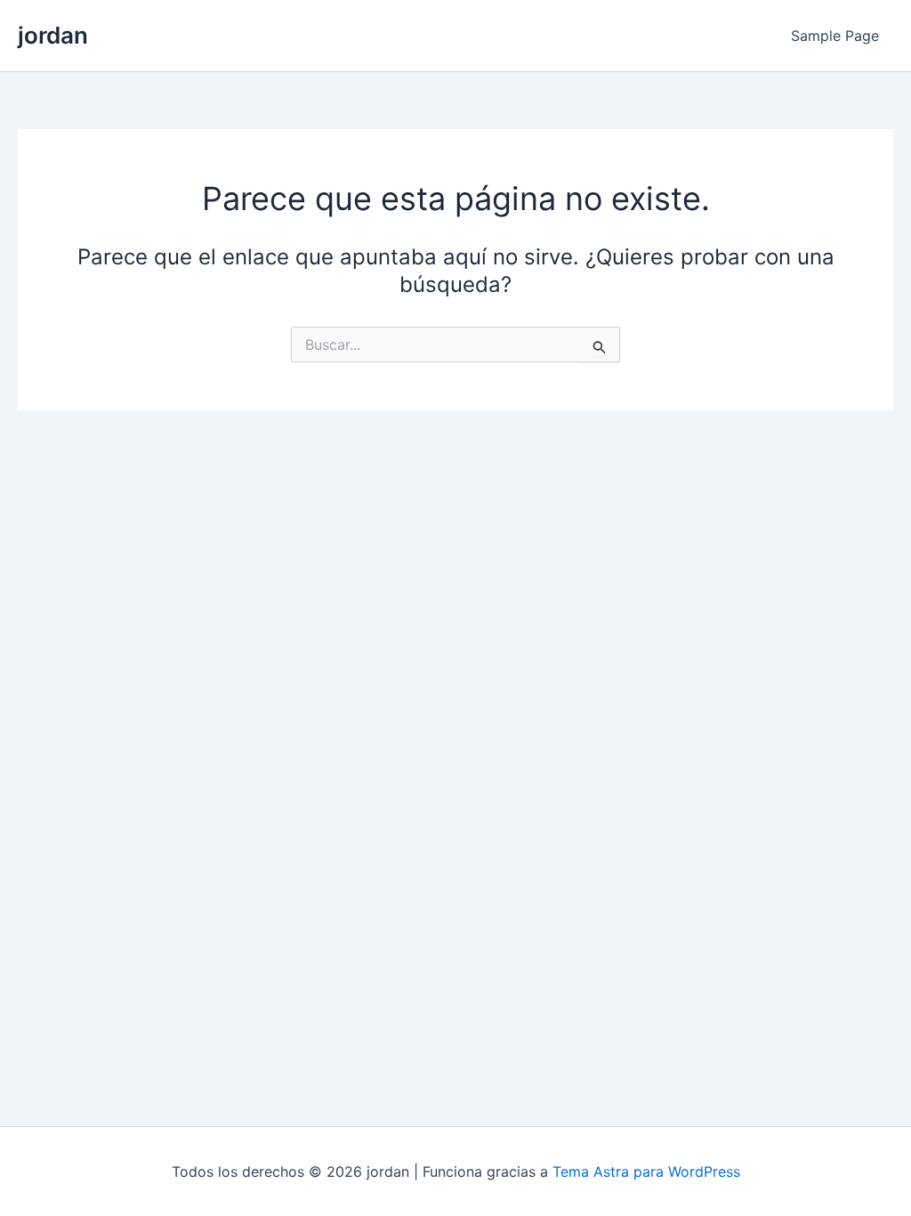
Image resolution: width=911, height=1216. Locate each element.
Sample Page (835, 36)
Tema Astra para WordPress (646, 1171)
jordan (53, 35)
